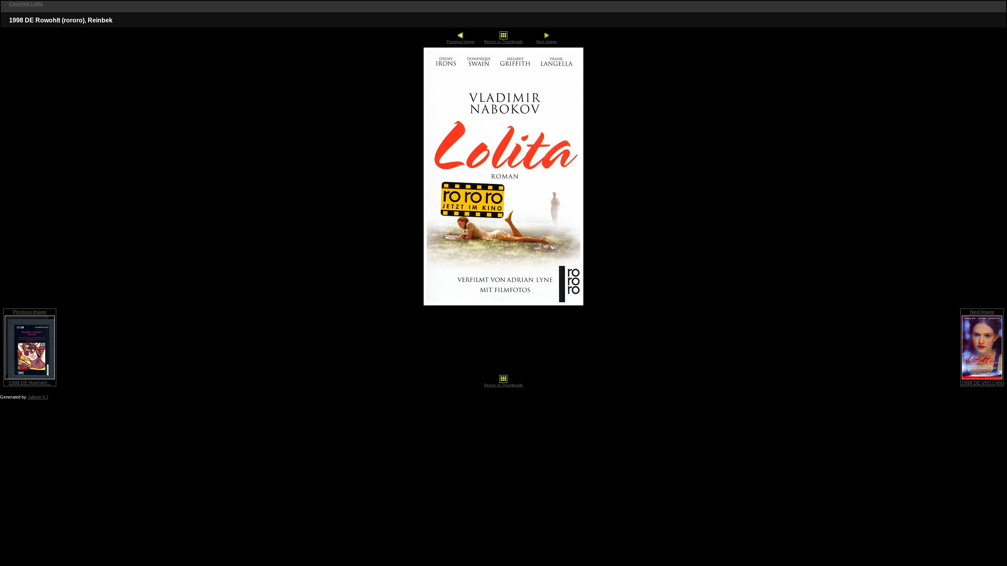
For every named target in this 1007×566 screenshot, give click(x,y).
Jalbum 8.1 (38, 397)
